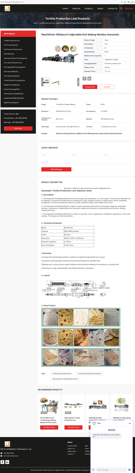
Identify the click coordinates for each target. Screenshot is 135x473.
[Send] (129, 469)
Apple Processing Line (11, 102)
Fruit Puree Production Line (13, 49)
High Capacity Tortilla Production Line (72, 419)
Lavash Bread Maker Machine (14, 98)
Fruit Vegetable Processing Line (14, 67)
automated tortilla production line (89, 373)
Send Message (56, 169)
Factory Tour (71, 448)
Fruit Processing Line (11, 45)
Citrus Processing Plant (12, 89)
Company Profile (72, 446)
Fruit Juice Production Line (13, 63)
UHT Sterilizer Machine (11, 76)
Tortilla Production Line (47, 23)
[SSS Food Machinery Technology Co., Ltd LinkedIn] (125, 2)
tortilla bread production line (61, 373)
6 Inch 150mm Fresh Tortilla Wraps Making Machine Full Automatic (48, 420)
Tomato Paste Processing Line (14, 80)
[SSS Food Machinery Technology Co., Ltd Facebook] (122, 2)
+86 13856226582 (21, 118)
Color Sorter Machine (11, 71)
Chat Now (18, 128)
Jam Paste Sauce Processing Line (15, 58)
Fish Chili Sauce (9, 54)
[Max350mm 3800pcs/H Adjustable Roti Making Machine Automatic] (60, 57)
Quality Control (72, 451)
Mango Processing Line (12, 85)
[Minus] (129, 423)
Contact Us (71, 454)
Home (35, 23)
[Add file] (93, 469)
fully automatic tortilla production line (65, 379)
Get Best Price (90, 87)
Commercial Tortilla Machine (13, 94)
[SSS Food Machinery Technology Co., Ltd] (7, 8)
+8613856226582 (18, 122)
